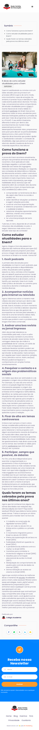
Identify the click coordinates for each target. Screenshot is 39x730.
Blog (16, 716)
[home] (12, 7)
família (23, 470)
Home (9, 716)
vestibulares (13, 446)
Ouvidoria (26, 720)
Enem (29, 106)
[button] (32, 7)
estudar (22, 577)
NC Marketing (28, 726)
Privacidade (13, 720)
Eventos (23, 716)
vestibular (14, 111)
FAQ (31, 716)
